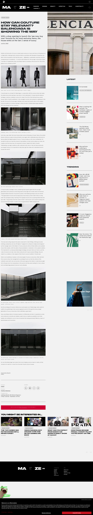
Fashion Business (5, 390)
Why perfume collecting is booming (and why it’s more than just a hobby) (85, 150)
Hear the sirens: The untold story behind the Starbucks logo (85, 235)
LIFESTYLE (62, 6)
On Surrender (83, 87)
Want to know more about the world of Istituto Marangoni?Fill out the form (23, 407)
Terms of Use (67, 472)
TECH (70, 6)
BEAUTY (52, 6)
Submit (65, 471)
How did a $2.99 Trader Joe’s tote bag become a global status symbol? (84, 178)
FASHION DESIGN (5, 17)
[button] (89, 7)
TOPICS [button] (35, 8)
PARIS (2, 386)
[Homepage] (4, 1)
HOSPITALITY (79, 6)
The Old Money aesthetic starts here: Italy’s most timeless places (84, 129)
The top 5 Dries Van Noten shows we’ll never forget (10, 432)
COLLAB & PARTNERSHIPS (85, 90)
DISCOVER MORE (86, 296)
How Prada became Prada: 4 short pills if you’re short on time (81, 432)
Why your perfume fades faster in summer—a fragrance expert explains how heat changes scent (85, 198)
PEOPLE (81, 222)
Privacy (65, 474)
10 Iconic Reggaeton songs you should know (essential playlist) (85, 216)
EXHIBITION (82, 116)
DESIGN (44, 6)
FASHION (36, 6)
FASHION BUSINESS (84, 184)
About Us (66, 469)
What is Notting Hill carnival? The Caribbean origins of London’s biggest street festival (85, 110)
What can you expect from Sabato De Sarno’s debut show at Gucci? (57, 433)
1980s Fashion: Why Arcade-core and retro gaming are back (33, 433)
